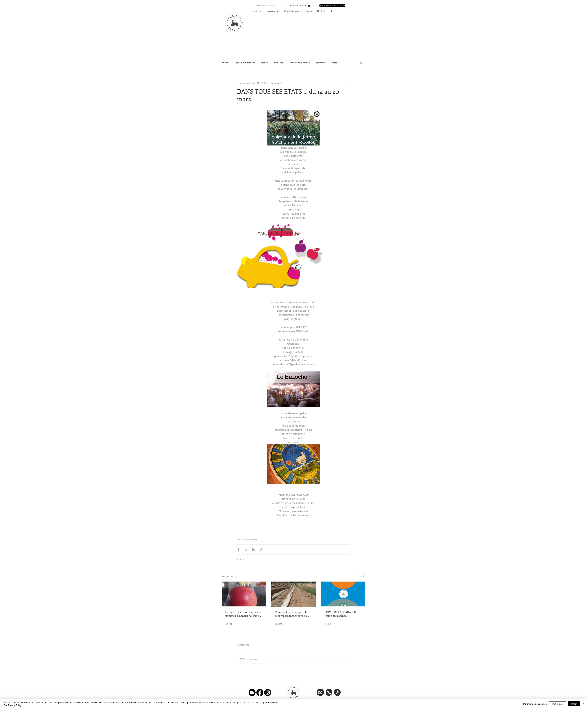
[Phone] (329, 692)
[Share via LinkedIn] (253, 549)
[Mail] (320, 692)
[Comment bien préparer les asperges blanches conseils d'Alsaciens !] (293, 594)
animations (279, 62)
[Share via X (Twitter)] (245, 549)
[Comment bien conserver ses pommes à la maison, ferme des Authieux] (244, 594)
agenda (264, 62)
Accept (573, 703)
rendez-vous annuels (300, 62)
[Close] (583, 704)
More (334, 62)
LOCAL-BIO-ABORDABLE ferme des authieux (340, 613)
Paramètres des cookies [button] (535, 703)
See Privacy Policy (12, 705)
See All (362, 576)
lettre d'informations (245, 62)
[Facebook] (259, 692)
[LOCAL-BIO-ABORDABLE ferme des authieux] (343, 594)
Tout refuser (557, 703)
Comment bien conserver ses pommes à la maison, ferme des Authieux (243, 613)
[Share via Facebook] (238, 549)
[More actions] (348, 83)
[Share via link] (260, 549)
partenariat (321, 62)
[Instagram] (267, 692)
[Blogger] (252, 692)
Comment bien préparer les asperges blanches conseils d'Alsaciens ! (291, 613)
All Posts (225, 62)
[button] (273, 11)
